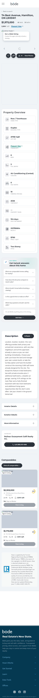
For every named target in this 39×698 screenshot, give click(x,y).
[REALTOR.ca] (7, 569)
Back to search (7, 11)
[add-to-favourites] (8, 56)
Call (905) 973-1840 (21, 444)
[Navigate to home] (14, 3)
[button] (4, 49)
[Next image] (35, 49)
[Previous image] (4, 49)
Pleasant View (16, 26)
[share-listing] (13, 56)
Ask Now (18, 318)
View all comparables (11, 465)
